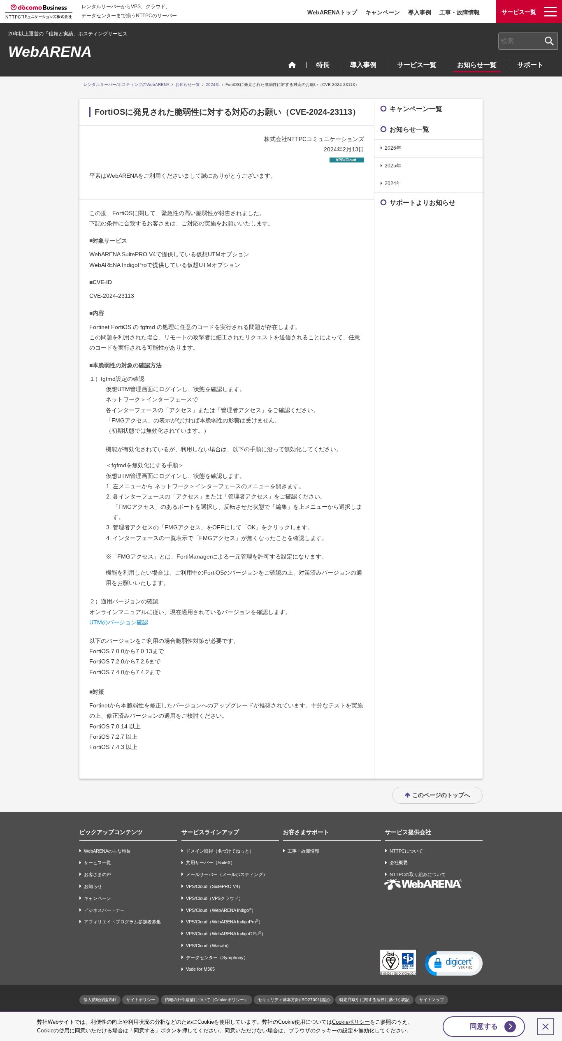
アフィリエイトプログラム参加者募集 (122, 921)
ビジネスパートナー (104, 910)
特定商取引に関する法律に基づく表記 (374, 999)
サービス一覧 (417, 64)
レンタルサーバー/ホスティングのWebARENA (127, 84)
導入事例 (419, 12)
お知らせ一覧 (477, 64)
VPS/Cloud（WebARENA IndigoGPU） (226, 933)
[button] (454, 963)
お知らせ (93, 886)
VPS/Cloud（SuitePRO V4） (214, 886)
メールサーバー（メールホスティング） (226, 874)
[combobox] (528, 41)
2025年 (393, 166)
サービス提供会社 (408, 832)
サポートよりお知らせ (422, 202)
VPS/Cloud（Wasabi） (208, 945)
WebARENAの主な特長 (107, 851)
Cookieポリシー (351, 1022)
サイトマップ (431, 999)
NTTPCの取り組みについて (418, 874)
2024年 (213, 84)
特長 (323, 64)
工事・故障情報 (459, 12)
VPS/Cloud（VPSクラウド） (214, 898)
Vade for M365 (200, 969)
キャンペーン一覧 (416, 108)
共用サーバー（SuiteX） (210, 862)
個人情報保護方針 (100, 999)
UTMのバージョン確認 (118, 622)
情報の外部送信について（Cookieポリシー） (206, 999)
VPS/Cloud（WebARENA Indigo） (221, 910)
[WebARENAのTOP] (292, 64)
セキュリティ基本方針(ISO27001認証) (294, 999)
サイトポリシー (140, 999)
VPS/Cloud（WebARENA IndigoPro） (224, 921)
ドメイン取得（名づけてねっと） (220, 851)
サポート (530, 64)
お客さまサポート (306, 832)
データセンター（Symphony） (217, 957)
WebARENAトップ (332, 12)
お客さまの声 (97, 874)
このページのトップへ (441, 795)
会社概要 (399, 862)
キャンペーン (382, 12)
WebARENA (50, 51)
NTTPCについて (406, 851)
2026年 (393, 148)
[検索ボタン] (549, 41)
